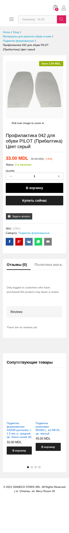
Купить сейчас (34, 200)
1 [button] (28, 467)
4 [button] (39, 467)
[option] (19, 418)
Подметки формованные (34, 232)
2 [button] (32, 467)
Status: (10, 164)
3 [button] (36, 467)
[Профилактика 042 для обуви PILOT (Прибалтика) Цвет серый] (9, 242)
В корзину (34, 188)
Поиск (61, 19)
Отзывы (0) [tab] (17, 264)
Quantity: (10, 171)
